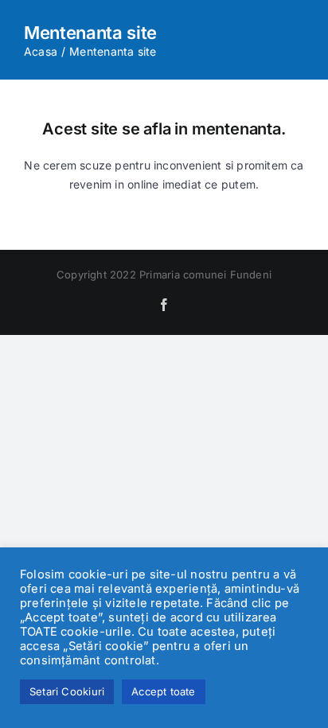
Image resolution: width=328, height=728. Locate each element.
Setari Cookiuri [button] (66, 691)
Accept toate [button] (163, 691)
